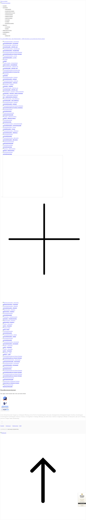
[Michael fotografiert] (5, 3)
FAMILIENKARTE (8, 9)
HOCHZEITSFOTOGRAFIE (9, 11)
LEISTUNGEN (5, 7)
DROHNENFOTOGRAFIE (9, 23)
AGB (20, 425)
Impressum (8, 425)
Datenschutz (15, 425)
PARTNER (7, 28)
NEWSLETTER (7, 35)
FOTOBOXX (7, 21)
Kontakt (2, 425)
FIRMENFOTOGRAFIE (9, 16)
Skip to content (3, 1)
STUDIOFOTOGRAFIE (9, 14)
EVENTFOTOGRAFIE (8, 18)
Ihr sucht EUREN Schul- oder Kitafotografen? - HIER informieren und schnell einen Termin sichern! (22, 38)
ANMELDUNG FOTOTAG (7, 30)
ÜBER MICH (5, 25)
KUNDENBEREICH (6, 32)
